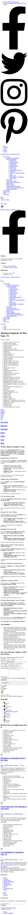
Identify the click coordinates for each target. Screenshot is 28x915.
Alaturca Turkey (12, 907)
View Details (4, 773)
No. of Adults (4, 665)
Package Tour (7, 715)
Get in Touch (4, 203)
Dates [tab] (2, 415)
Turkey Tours (7, 156)
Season (7, 703)
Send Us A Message (17, 696)
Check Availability (5, 694)
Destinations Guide (8, 888)
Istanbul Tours (13, 160)
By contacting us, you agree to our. (14, 678)
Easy (5, 718)
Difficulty (8, 717)
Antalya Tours (13, 168)
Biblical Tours (10, 183)
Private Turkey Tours (12, 181)
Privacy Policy (22, 678)
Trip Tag (8, 720)
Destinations (8, 710)
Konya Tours (13, 175)
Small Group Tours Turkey (13, 158)
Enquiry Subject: (5, 668)
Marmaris (16, 765)
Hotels (5, 889)
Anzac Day (9, 179)
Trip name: (4, 657)
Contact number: (5, 663)
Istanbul (16, 711)
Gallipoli (16, 813)
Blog (5, 193)
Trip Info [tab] (3, 413)
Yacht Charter (7, 190)
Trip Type (8, 713)
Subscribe (3, 905)
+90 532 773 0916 (5, 199)
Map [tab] (2, 419)
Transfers (6, 885)
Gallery (2, 409)
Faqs (5, 149)
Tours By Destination (12, 159)
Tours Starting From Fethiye (13, 182)
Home (5, 326)
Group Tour (6, 721)
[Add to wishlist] (1, 763)
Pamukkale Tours (14, 166)
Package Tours (7, 880)
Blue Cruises (7, 191)
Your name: (4, 658)
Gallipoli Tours (13, 164)
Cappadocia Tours (14, 162)
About (5, 151)
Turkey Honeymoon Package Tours (15, 187)
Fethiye (11, 711)
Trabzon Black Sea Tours (16, 170)
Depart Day (8, 706)
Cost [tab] (2, 417)
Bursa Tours (12, 171)
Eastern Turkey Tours (12, 189)
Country (3, 661)
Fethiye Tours (13, 167)
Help (5, 146)
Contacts (6, 895)
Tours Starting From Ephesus (13, 186)
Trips (5, 328)
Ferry (5, 887)
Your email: (4, 660)
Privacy (5, 911)
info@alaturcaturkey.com (13, 1)
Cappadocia (6, 711)
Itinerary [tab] (3, 412)
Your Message (4, 676)
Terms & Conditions (8, 913)
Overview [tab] (3, 411)
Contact (5, 150)
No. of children (4, 666)
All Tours (6, 879)
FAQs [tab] (2, 416)
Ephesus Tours (13, 163)
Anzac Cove (11, 813)
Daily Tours (6, 194)
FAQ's (5, 893)
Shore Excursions (11, 185)
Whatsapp (6, 147)
